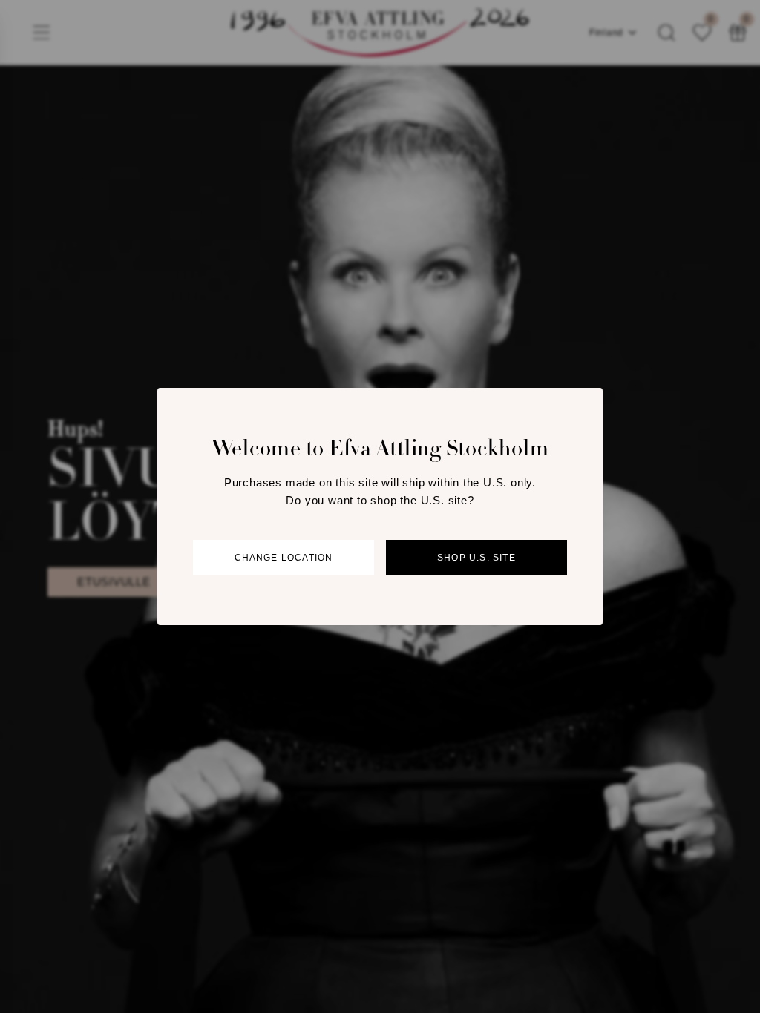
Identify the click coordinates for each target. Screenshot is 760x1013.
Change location (284, 557)
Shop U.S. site (476, 557)
